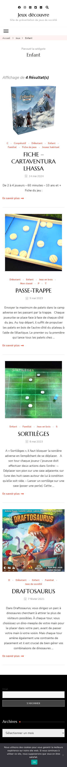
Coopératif (20, 143)
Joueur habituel (50, 147)
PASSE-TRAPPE (33, 290)
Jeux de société (33, 584)
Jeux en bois (46, 279)
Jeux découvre (33, 15)
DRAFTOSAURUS (33, 591)
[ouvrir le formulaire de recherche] (47, 7)
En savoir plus (11, 198)
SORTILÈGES (33, 433)
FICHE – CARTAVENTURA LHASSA (33, 161)
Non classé (26, 283)
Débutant (37, 143)
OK (34, 762)
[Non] (63, 755)
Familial (12, 147)
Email (5, 689)
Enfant (51, 143)
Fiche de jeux (29, 147)
